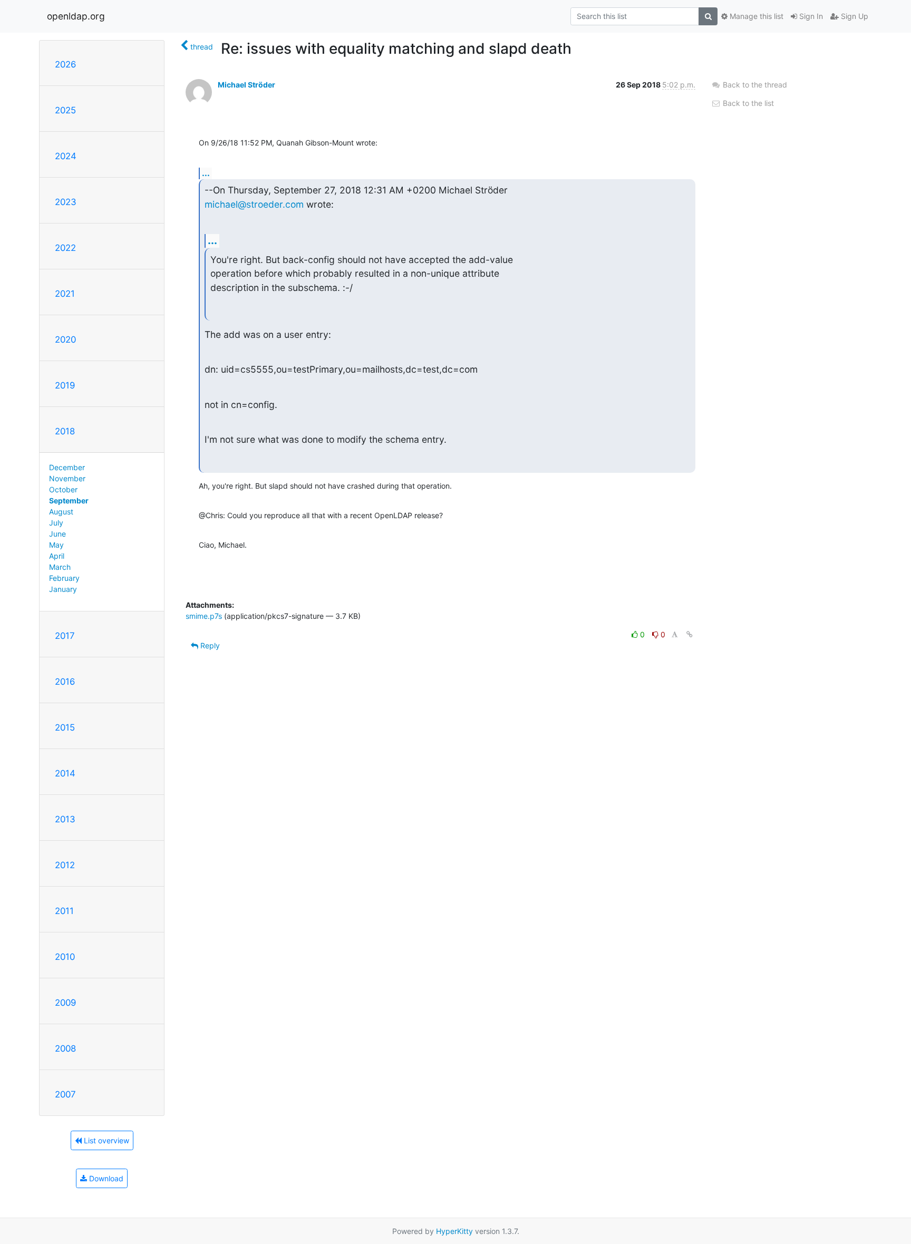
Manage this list (755, 16)
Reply (209, 645)
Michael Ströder (246, 84)
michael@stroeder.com (254, 204)
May (56, 544)
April (56, 555)
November (67, 478)
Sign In (810, 16)
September (69, 500)
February (64, 578)
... (206, 173)
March (60, 566)
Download (105, 1178)
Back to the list (747, 103)
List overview (105, 1140)
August (61, 511)
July (56, 522)
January (63, 589)
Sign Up (853, 16)
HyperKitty (454, 1231)
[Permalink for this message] (689, 634)
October (63, 489)
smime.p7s (204, 615)
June (57, 533)
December (67, 467)
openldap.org (76, 16)
